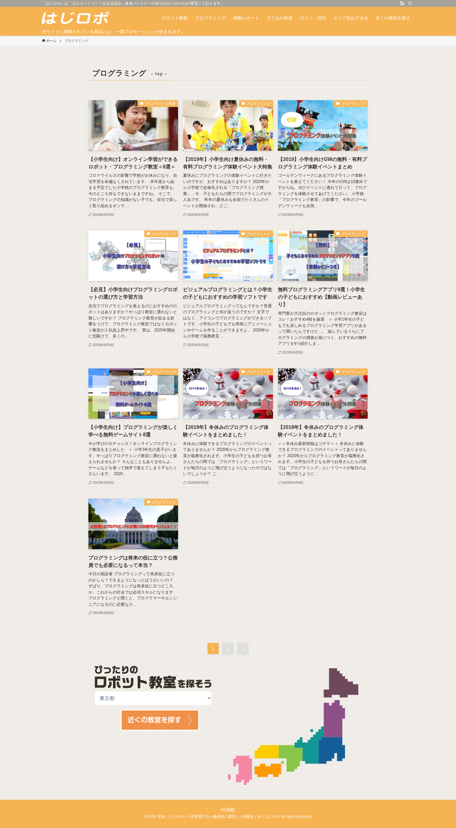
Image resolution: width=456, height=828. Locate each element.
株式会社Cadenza (170, 3)
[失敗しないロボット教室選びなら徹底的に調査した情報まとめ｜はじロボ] (75, 18)
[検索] (410, 3)
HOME (228, 809)
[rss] (402, 3)
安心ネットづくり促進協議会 (97, 3)
